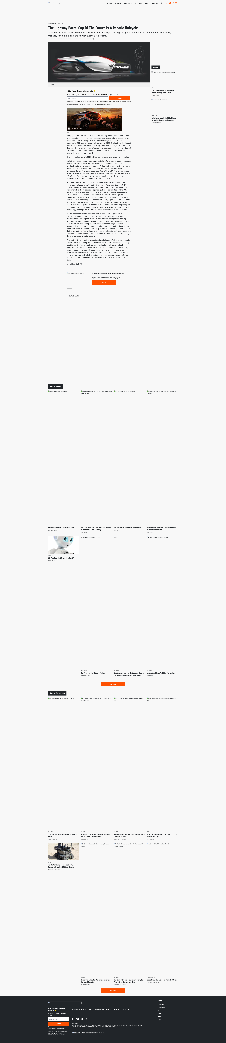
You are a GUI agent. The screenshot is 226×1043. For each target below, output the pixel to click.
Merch (159, 1017)
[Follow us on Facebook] (166, 3)
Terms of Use (125, 101)
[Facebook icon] (73, 1019)
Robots (60, 23)
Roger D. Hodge (85, 984)
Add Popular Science (86, 39)
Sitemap (109, 1014)
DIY (135, 3)
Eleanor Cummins (119, 678)
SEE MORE (113, 684)
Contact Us (126, 1009)
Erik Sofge (84, 532)
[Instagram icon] (81, 1019)
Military (83, 977)
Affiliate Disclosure (100, 1014)
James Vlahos (85, 675)
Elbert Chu (150, 675)
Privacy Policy (90, 104)
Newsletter (154, 3)
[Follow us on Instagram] (173, 3)
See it (104, 282)
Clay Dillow (51, 39)
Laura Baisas (155, 95)
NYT (80, 264)
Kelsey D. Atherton (120, 839)
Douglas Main (52, 530)
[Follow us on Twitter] (170, 3)
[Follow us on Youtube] (176, 3)
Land (153, 87)
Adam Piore (51, 560)
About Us (117, 1009)
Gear (140, 3)
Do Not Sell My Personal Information (83, 1034)
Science (109, 3)
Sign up (120, 98)
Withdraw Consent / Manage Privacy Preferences (89, 1032)
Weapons (84, 670)
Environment (128, 3)
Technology (118, 3)
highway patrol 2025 (101, 143)
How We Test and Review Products (99, 1009)
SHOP (159, 1020)
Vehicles (154, 115)
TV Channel (75, 1014)
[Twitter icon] (77, 1019)
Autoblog (71, 264)
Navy (148, 831)
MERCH (146, 3)
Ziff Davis (79, 1030)
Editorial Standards (79, 1009)
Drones (50, 831)
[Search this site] (162, 3)
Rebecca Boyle (52, 839)
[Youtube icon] (85, 1019)
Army (49, 862)
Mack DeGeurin (155, 122)
